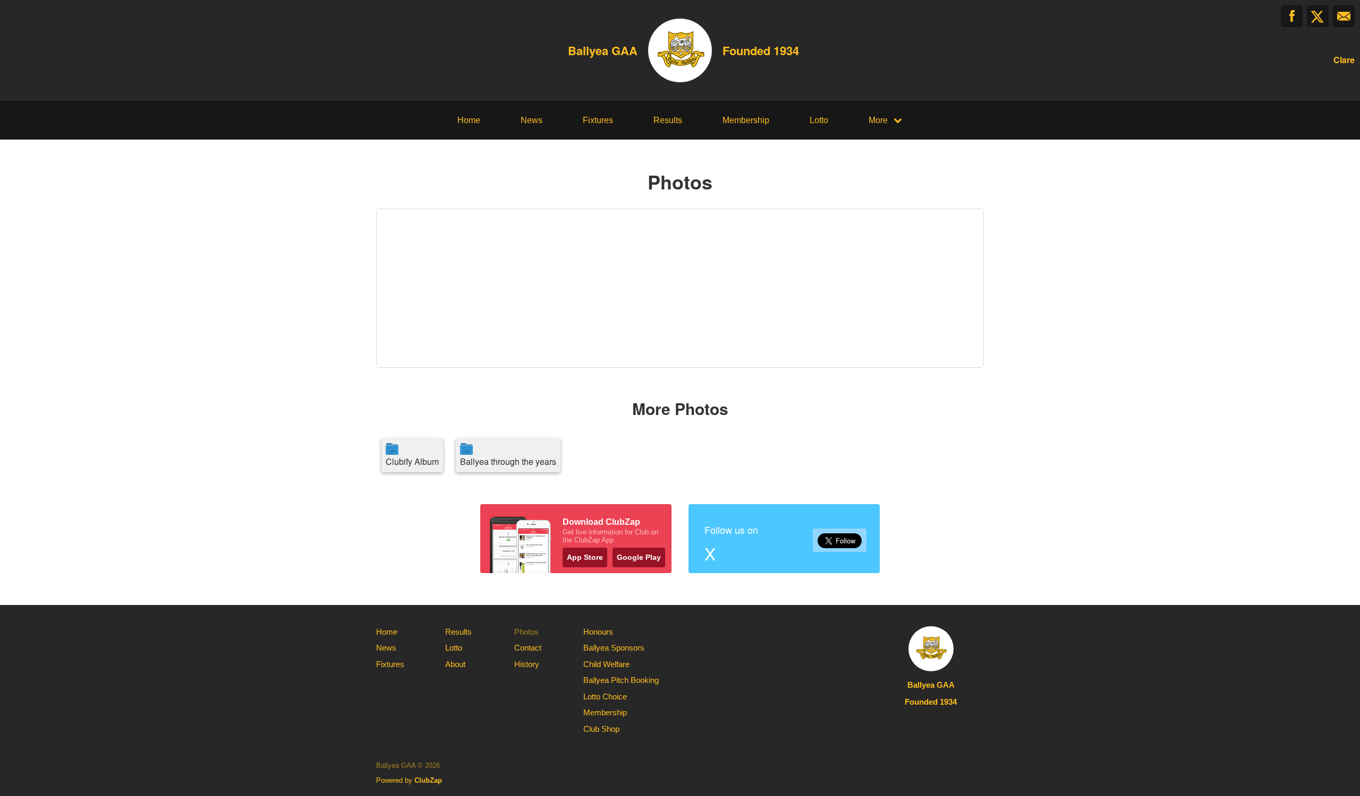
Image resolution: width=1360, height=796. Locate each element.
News (531, 120)
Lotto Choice (605, 696)
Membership (745, 120)
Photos (526, 631)
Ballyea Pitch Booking (621, 680)
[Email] (1344, 16)
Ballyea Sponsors (613, 647)
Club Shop (601, 728)
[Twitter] (1318, 16)
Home (468, 120)
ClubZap (428, 780)
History (526, 664)
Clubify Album (412, 461)
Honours (598, 631)
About (455, 664)
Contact (527, 647)
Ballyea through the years (508, 461)
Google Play (639, 557)
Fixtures (598, 120)
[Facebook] (1292, 16)
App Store (585, 557)
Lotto (819, 120)
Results (667, 120)
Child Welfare (606, 664)
